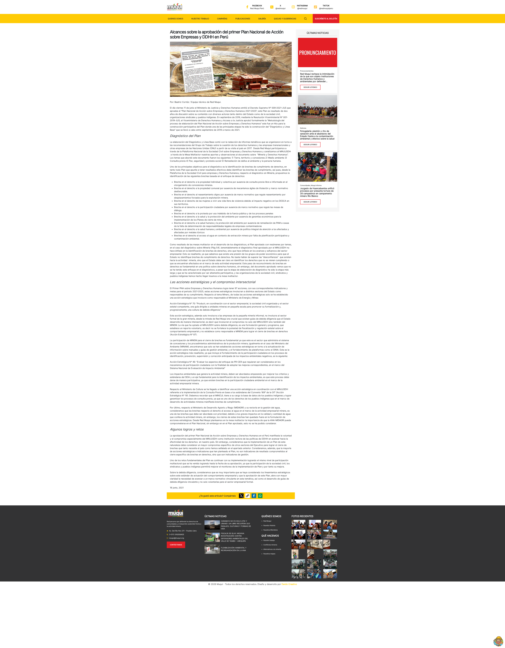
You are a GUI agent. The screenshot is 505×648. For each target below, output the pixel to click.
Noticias (303, 128)
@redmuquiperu (326, 8)
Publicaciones (242, 18)
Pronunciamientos (306, 71)
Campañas (222, 18)
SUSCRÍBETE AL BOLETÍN (326, 18)
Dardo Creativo (289, 584)
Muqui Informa (316, 185)
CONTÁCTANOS (176, 545)
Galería (262, 18)
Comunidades (305, 185)
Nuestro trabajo (200, 18)
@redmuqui (280, 8)
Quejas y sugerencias (285, 18)
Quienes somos (175, 18)
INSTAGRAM (302, 5)
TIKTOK (326, 5)
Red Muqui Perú (257, 8)
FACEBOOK (257, 5)
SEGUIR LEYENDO (310, 87)
